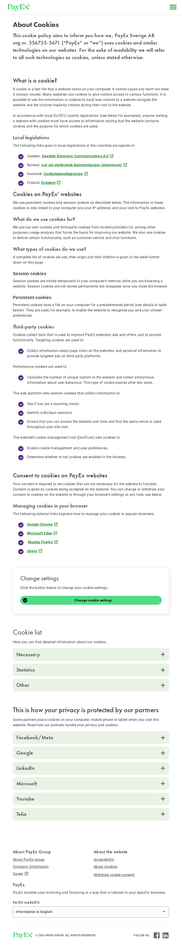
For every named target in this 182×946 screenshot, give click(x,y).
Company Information (31, 867)
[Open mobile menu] (173, 7)
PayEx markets (26, 902)
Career (18, 874)
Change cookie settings (93, 600)
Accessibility (104, 859)
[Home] (18, 7)
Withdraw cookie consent (114, 875)
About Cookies (105, 867)
